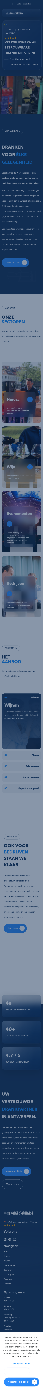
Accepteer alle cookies (19, 1382)
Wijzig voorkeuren (21, 1363)
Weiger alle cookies (17, 1371)
